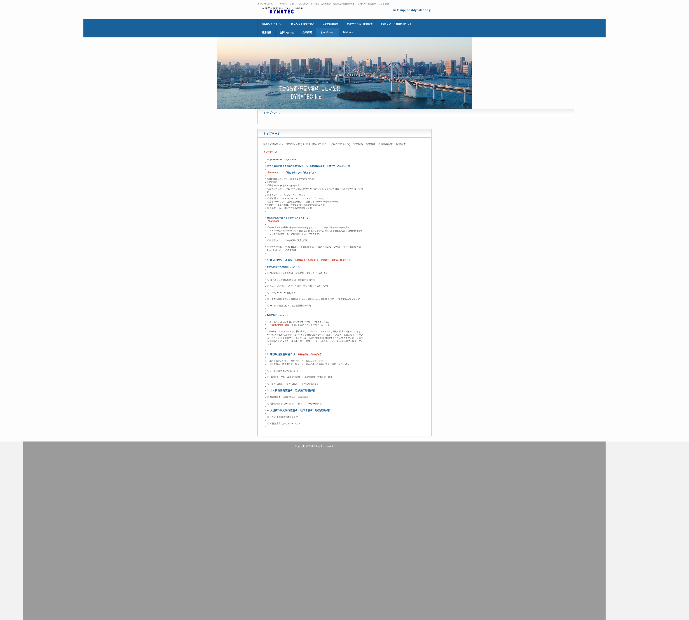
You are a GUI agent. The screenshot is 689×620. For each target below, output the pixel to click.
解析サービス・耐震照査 (360, 23)
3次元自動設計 (330, 23)
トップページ (327, 32)
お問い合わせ (287, 32)
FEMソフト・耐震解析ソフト (396, 23)
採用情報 (266, 32)
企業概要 (307, 32)
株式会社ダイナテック (283, 11)
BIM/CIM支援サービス (303, 23)
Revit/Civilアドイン (272, 23)
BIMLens (348, 32)
